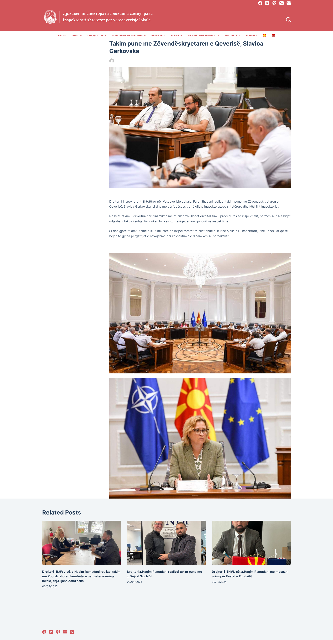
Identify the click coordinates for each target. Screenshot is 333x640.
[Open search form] (288, 19)
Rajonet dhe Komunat (202, 35)
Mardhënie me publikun (127, 35)
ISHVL (75, 35)
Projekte (231, 35)
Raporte (156, 35)
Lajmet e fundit (153, 60)
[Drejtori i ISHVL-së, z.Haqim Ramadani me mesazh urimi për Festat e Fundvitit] (251, 543)
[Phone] (281, 3)
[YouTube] (267, 3)
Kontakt (251, 35)
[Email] (289, 3)
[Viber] (274, 3)
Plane (175, 35)
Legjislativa (95, 35)
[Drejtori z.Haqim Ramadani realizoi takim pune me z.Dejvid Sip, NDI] (166, 543)
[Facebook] (260, 3)
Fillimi (62, 35)
